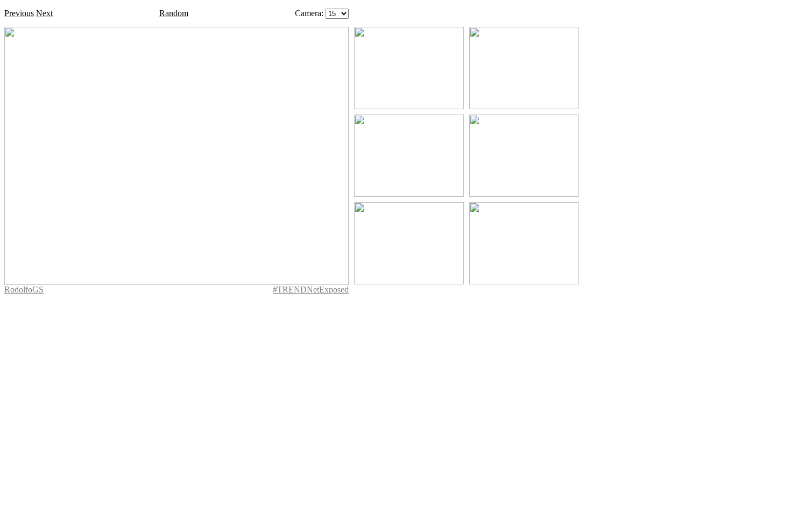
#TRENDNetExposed (311, 289)
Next (44, 13)
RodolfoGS (24, 289)
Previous (19, 13)
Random (173, 13)
